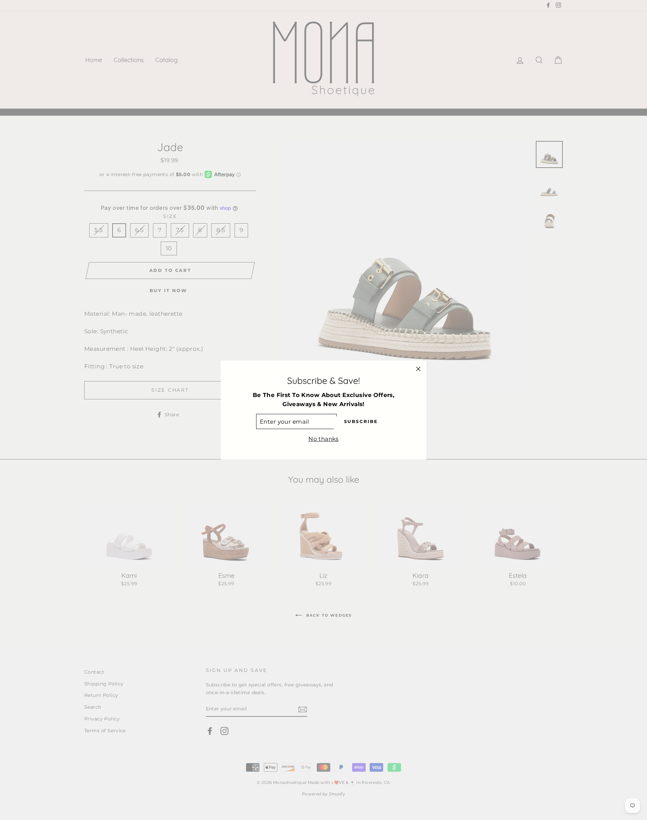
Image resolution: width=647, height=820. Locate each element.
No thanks (323, 439)
